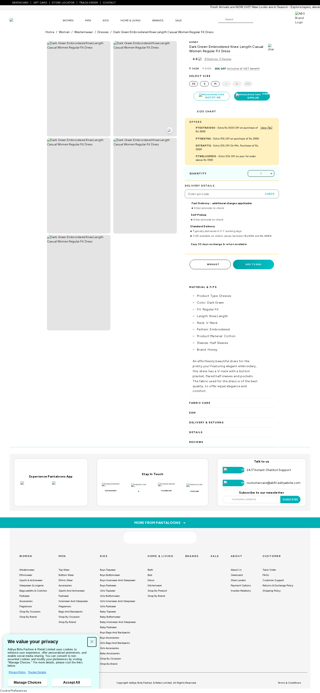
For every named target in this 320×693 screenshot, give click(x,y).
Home (49, 32)
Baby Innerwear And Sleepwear (118, 622)
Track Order (269, 569)
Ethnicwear (25, 575)
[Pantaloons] (18, 20)
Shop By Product (157, 590)
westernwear (83, 32)
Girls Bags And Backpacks (115, 642)
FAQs (266, 575)
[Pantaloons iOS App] (35, 485)
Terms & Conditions (289, 682)
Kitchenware (155, 585)
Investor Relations (241, 590)
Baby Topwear (108, 611)
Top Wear (64, 569)
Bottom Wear (66, 575)
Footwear (24, 595)
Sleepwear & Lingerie (31, 585)
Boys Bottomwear (110, 575)
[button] (92, 642)
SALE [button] (178, 20)
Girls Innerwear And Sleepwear (117, 601)
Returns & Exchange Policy (278, 585)
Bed (150, 575)
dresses (103, 32)
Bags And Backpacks (71, 611)
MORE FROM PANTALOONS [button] (160, 522)
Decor (151, 580)
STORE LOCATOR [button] (63, 2)
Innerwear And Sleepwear (73, 601)
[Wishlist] (258, 19)
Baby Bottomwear (110, 616)
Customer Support (273, 580)
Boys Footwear (108, 585)
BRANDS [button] (158, 20)
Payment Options (241, 585)
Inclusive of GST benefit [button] (243, 68)
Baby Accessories (110, 653)
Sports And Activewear (72, 590)
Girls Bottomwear (110, 595)
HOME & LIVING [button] (130, 20)
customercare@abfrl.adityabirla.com (273, 483)
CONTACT (109, 2)
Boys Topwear (108, 569)
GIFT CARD (40, 2)
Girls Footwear (108, 606)
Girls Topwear (107, 590)
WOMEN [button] (68, 20)
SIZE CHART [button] (206, 111)
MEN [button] (88, 20)
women (64, 32)
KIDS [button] (106, 20)
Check (270, 193)
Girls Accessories (109, 648)
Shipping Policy (272, 590)
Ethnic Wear (66, 580)
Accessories (25, 601)
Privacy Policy (17, 672)
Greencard (237, 575)
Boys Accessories (109, 637)
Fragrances (25, 606)
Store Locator (238, 580)
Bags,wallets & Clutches (33, 590)
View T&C (266, 127)
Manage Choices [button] (27, 682)
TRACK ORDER (88, 2)
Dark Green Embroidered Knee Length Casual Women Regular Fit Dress (163, 32)
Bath (150, 569)
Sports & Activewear (30, 580)
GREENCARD (20, 2)
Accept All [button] (71, 682)
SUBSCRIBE (290, 499)
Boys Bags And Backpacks (115, 632)
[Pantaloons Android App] (66, 485)
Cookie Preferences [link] (13, 691)
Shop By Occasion (29, 611)
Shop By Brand (28, 616)
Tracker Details (37, 672)
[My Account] (271, 19)
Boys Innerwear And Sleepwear (117, 580)
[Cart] (283, 19)
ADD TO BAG (253, 264)
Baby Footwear (108, 627)
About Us (236, 569)
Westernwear (26, 569)
